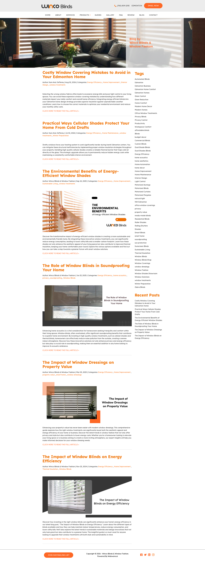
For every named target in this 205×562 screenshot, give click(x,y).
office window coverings (145, 205)
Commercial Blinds (142, 140)
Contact (153, 15)
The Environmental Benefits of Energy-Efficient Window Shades (80, 173)
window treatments (57, 85)
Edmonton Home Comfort (145, 89)
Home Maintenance (110, 133)
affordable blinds (142, 130)
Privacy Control (141, 120)
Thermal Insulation (50, 469)
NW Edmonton (141, 202)
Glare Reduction (141, 99)
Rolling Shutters (141, 226)
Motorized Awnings (142, 185)
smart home (61, 375)
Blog (141, 15)
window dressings (74, 375)
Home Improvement (111, 82)
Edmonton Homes (142, 93)
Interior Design (141, 178)
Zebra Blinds (140, 287)
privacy (45, 278)
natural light (140, 198)
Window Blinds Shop (143, 260)
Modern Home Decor (143, 106)
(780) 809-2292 (123, 6)
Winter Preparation (61, 136)
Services (70, 15)
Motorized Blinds (142, 188)
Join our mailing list (58, 555)
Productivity (140, 123)
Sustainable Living (50, 184)
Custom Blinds (140, 144)
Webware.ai (113, 556)
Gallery (110, 15)
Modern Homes (141, 110)
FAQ (121, 15)
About (58, 15)
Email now (153, 6)
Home (47, 15)
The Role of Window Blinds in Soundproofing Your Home (86, 267)
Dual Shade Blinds (142, 147)
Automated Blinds (142, 79)
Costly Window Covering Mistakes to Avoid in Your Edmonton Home (86, 74)
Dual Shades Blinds (143, 151)
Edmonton (139, 82)
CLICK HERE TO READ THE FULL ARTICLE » (60, 111)
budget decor (140, 137)
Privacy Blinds (140, 117)
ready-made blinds (143, 215)
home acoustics (119, 275)
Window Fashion (141, 270)
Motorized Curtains (142, 192)
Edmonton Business (143, 86)
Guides (98, 15)
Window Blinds (69, 278)
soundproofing (56, 278)
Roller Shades (140, 222)
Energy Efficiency (94, 82)
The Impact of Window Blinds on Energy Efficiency (82, 458)
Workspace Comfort (143, 127)
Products (84, 15)
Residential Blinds (142, 219)
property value (48, 375)
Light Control (140, 181)
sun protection (140, 243)
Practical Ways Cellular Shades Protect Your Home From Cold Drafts (85, 125)
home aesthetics (141, 161)
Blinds (137, 134)
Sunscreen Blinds (142, 246)
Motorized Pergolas (143, 195)
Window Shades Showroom (146, 273)
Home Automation (142, 164)
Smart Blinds (140, 232)
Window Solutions (142, 277)
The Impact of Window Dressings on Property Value (78, 364)
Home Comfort (141, 103)
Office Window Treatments (146, 113)
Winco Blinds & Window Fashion (115, 554)
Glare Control (140, 96)
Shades (138, 229)
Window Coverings (142, 263)
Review (130, 15)
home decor (140, 168)
